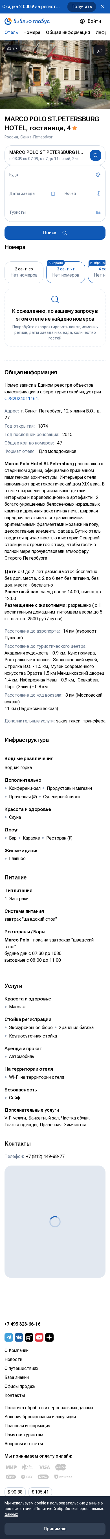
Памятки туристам (24, 1434)
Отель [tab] (11, 32)
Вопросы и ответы (24, 1443)
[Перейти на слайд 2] (51, 103)
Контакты (15, 1395)
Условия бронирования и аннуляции (40, 1416)
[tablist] (55, 32)
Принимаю (55, 1528)
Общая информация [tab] (68, 32)
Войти (94, 21)
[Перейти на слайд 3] (55, 103)
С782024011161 (21, 398)
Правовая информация (27, 1425)
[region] (55, 74)
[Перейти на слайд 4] (58, 103)
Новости (13, 1359)
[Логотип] (27, 21)
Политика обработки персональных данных (49, 1407)
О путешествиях (21, 1368)
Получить (81, 6)
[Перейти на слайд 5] (62, 103)
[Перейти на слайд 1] (48, 103)
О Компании (16, 1350)
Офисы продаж (20, 1386)
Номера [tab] (31, 32)
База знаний (17, 1377)
